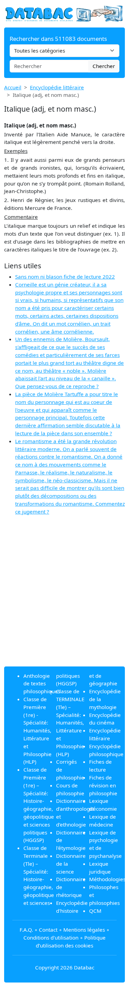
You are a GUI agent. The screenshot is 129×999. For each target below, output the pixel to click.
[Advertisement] (64, 596)
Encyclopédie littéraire (57, 87)
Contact (48, 929)
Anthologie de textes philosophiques (41, 683)
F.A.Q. (26, 929)
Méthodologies (107, 879)
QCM (95, 910)
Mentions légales (84, 929)
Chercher (104, 66)
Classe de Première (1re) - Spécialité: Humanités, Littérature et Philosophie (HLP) (37, 730)
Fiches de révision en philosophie (103, 785)
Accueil (12, 87)
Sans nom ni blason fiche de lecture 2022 (65, 276)
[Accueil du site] (64, 13)
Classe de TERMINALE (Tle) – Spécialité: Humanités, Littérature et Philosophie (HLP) (70, 722)
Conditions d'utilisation (50, 937)
